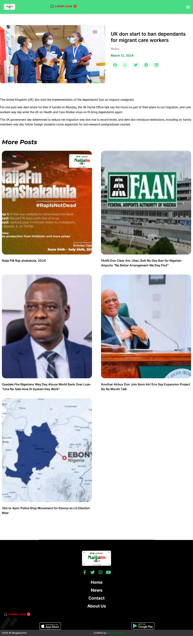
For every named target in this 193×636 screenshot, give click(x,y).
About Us (96, 606)
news (115, 49)
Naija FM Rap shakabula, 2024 (24, 260)
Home (97, 582)
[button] (188, 7)
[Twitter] (92, 572)
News (96, 590)
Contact (96, 598)
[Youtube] (108, 572)
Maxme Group (115, 632)
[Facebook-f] (85, 572)
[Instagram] (100, 572)
